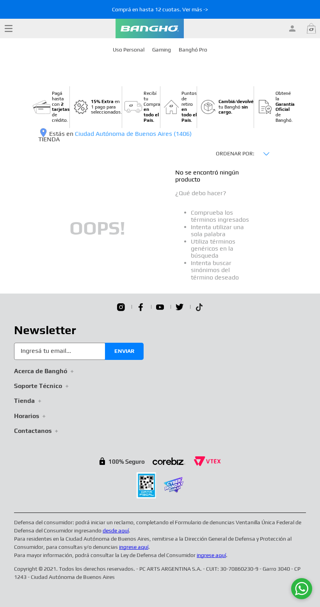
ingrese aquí (133, 547)
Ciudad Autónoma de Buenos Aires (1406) (133, 133)
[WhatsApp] (301, 588)
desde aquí (116, 530)
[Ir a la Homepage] (150, 28)
